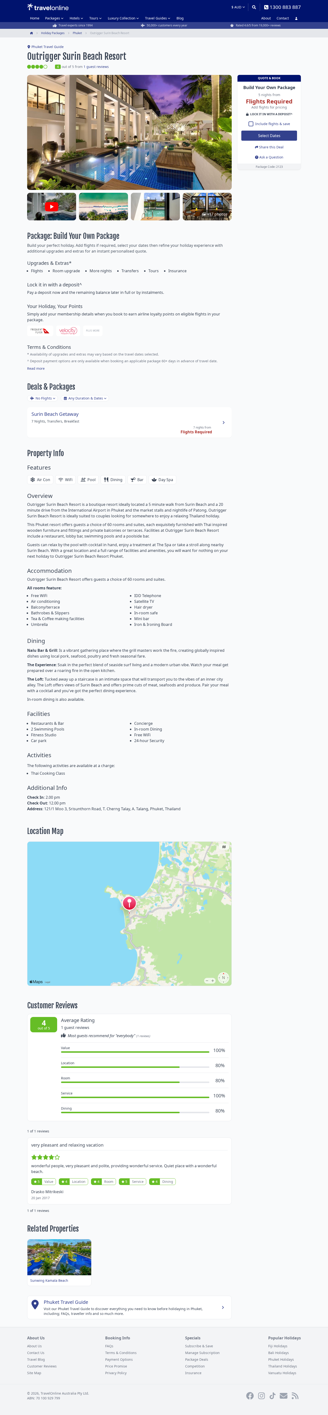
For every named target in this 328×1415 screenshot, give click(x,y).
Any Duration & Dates (85, 398)
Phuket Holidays (281, 1359)
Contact (283, 18)
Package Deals (196, 1359)
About (266, 18)
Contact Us (35, 1352)
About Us (34, 1346)
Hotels (75, 18)
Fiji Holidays (277, 1346)
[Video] (51, 206)
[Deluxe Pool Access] (155, 206)
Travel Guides (156, 18)
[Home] (48, 7)
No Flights (44, 398)
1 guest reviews (96, 66)
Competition (195, 1366)
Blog (180, 18)
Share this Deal (271, 147)
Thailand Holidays (282, 1366)
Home (34, 18)
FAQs (109, 1346)
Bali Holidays (278, 1352)
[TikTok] (272, 1395)
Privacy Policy (116, 1373)
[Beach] (103, 206)
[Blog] (295, 1396)
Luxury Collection (121, 18)
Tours (93, 18)
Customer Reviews (42, 1366)
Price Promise (116, 1366)
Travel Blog (36, 1359)
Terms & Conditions (121, 1352)
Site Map (34, 1373)
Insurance (193, 1373)
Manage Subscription (202, 1352)
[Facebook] (250, 1396)
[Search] (254, 7)
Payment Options (119, 1359)
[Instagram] (261, 1396)
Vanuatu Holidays (282, 1373)
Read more (36, 368)
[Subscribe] (283, 1396)
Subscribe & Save (199, 1346)
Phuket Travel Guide (47, 46)
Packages (52, 18)
